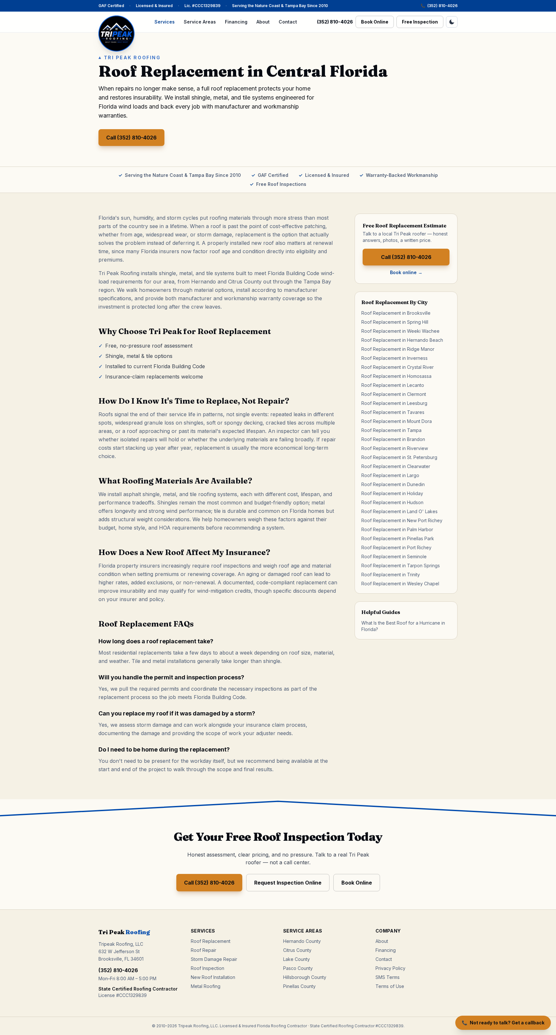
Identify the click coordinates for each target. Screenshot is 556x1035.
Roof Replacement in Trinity (390, 574)
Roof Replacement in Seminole (394, 556)
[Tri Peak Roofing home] (116, 33)
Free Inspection (420, 21)
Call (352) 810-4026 (131, 137)
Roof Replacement (210, 941)
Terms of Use (389, 986)
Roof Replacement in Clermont (393, 394)
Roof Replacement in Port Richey (396, 547)
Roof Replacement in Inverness (394, 358)
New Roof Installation (213, 977)
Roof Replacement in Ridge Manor (397, 349)
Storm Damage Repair (214, 959)
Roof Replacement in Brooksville (396, 313)
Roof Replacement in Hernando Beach (402, 340)
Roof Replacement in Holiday (392, 493)
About (263, 21)
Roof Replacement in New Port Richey (401, 520)
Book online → (406, 272)
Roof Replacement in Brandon (393, 439)
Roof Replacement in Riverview (394, 448)
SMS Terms (387, 977)
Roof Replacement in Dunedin (393, 484)
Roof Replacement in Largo (390, 475)
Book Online (374, 21)
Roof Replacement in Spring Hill (394, 322)
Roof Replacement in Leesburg (394, 403)
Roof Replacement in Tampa (391, 430)
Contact (288, 21)
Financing (236, 21)
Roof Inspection (207, 968)
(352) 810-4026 (439, 5)
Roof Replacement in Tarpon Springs (400, 565)
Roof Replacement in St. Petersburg (399, 457)
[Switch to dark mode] (452, 22)
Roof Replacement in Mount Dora (396, 421)
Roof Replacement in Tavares (392, 412)
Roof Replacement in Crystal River (397, 367)
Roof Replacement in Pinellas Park (397, 538)
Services (164, 21)
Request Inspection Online (287, 882)
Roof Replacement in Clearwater (395, 466)
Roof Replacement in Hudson (392, 502)
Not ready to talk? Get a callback (503, 1022)
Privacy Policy (390, 968)
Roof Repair (203, 950)
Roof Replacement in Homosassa (396, 376)
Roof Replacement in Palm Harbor (397, 529)
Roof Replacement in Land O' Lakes (399, 511)
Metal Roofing (205, 986)
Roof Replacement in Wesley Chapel (400, 583)
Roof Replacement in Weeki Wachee (400, 331)
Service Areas (200, 21)
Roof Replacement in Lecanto (392, 385)
